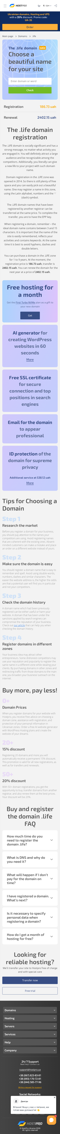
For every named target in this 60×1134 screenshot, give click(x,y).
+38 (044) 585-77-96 (30, 1082)
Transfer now (30, 980)
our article (19, 625)
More (30, 359)
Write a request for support (30, 1087)
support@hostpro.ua (30, 1069)
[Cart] (39, 5)
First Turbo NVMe (25, 302)
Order (30, 27)
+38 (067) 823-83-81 (30, 1075)
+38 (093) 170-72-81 (30, 1078)
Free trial (30, 991)
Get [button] (30, 315)
